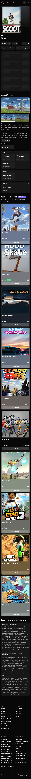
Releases (4, 183)
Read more (5, 140)
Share (27, 43)
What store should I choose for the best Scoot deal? (14, 674)
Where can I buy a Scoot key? (10, 624)
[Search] (24, 2)
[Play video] (15, 105)
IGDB (21, 775)
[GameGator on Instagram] (2, 767)
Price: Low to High (22, 48)
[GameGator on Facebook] (4, 767)
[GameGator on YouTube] (6, 767)
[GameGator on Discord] (11, 767)
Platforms (4, 171)
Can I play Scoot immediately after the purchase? (12, 653)
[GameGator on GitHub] (13, 767)
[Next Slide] (26, 105)
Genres (4, 152)
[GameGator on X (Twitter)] (9, 767)
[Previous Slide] (4, 105)
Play (16, 43)
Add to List (7, 43)
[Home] (2, 2)
